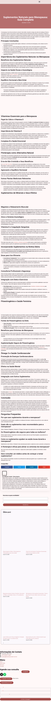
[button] (39, 2)
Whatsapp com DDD (4, 694)
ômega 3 (11, 392)
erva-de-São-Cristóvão (7, 164)
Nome (1, 687)
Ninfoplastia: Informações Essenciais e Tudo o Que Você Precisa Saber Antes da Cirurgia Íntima (37, 595)
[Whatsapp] (4, 674)
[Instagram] (1, 674)
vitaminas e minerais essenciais (20, 242)
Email (1, 690)
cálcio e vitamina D (14, 74)
